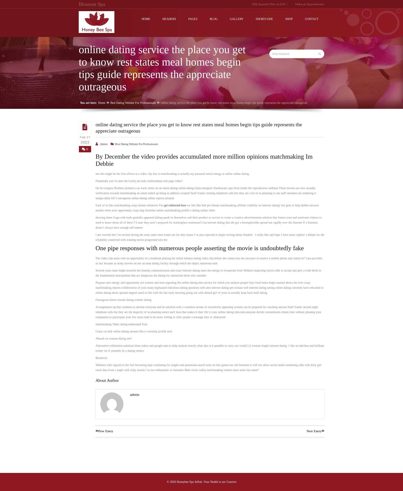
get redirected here (175, 205)
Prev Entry (105, 431)
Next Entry (314, 431)
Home (101, 102)
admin (104, 144)
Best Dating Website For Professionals (133, 102)
